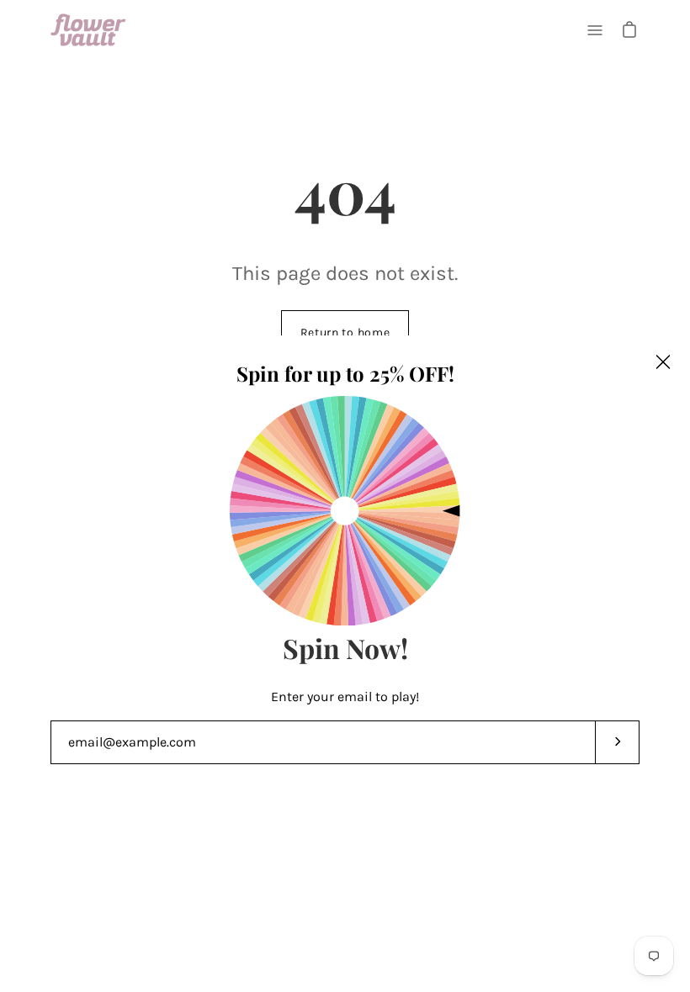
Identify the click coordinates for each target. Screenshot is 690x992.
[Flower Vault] (88, 30)
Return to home (345, 332)
